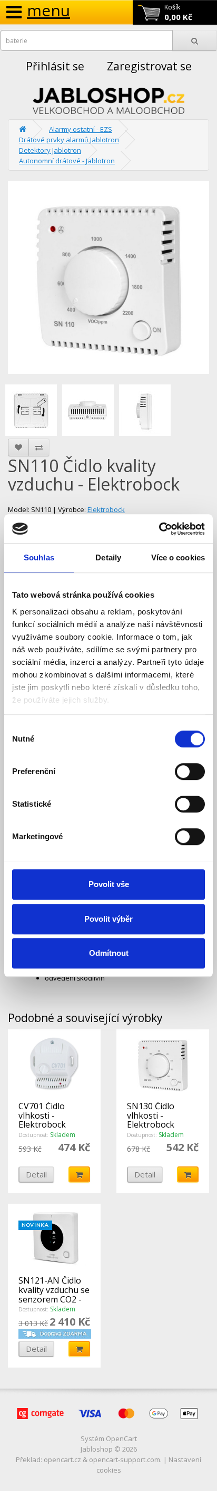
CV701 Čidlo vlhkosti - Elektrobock (42, 1115)
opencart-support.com (124, 1459)
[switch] (190, 771)
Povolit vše (108, 884)
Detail (36, 1174)
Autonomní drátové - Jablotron (67, 160)
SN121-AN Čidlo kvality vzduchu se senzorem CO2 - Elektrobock (54, 1294)
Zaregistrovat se (149, 66)
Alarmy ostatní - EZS (80, 129)
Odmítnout (109, 952)
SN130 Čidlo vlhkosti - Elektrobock (150, 1115)
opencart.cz (62, 1459)
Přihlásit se (55, 66)
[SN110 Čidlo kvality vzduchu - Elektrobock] (108, 277)
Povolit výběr (108, 918)
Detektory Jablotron (50, 150)
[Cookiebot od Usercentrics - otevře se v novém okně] (159, 529)
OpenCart (121, 1438)
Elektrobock (106, 509)
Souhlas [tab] (39, 557)
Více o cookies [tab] (178, 557)
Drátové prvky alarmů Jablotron (69, 139)
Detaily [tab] (108, 557)
